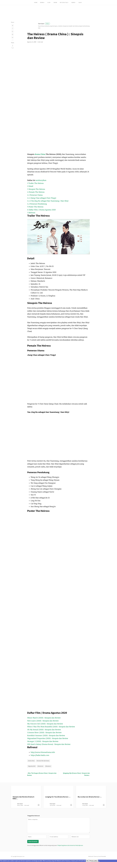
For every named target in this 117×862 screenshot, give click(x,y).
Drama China (31, 760)
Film (48, 2)
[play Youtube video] (58, 236)
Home (35, 2)
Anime (55, 2)
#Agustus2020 (31, 766)
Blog (80, 2)
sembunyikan (41, 180)
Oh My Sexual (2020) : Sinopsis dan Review (44, 730)
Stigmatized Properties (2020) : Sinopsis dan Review (47, 738)
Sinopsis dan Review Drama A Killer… (23, 798)
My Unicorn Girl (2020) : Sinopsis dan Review (45, 724)
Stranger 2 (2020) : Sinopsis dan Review (42, 741)
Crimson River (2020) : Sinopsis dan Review (44, 732)
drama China (40, 154)
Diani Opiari (43, 23)
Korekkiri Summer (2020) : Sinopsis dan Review (46, 735)
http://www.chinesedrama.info (43, 752)
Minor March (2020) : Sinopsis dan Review (44, 718)
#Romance (48, 766)
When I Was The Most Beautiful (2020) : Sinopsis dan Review (51, 727)
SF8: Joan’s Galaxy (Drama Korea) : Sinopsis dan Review (48, 744)
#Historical (40, 766)
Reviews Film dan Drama (43, 760)
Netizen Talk (64, 2)
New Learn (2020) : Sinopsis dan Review (43, 721)
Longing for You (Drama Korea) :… (57, 797)
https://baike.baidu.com (40, 755)
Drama (42, 2)
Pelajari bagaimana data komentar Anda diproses (70, 845)
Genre (73, 2)
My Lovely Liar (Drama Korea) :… (90, 797)
